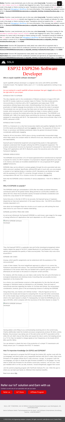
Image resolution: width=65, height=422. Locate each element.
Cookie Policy (57, 419)
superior (33, 128)
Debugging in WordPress (19, 9)
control (5, 164)
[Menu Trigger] (59, 3)
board (5, 87)
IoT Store (20, 392)
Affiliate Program (37, 392)
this (16, 373)
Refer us (6, 392)
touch (50, 90)
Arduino (45, 175)
